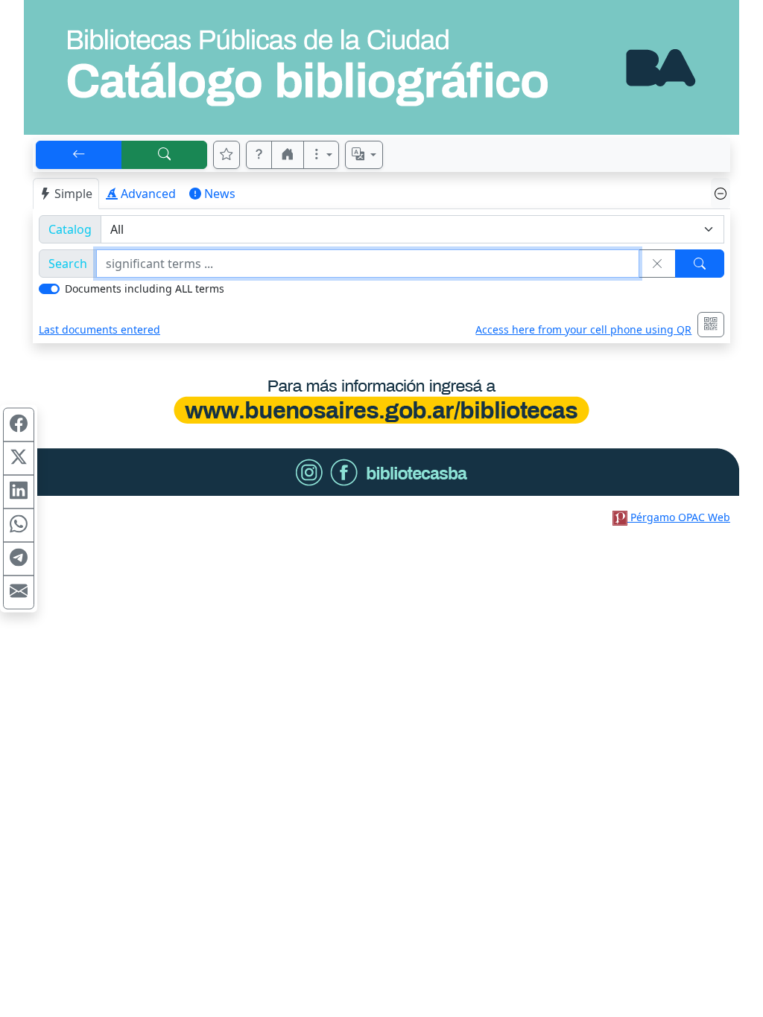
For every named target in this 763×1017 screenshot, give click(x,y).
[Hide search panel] (720, 193)
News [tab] (219, 193)
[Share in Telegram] (18, 559)
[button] (259, 155)
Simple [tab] (73, 193)
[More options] (321, 155)
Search (67, 263)
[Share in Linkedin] (18, 492)
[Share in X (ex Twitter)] (18, 458)
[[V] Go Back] (79, 155)
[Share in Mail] (18, 593)
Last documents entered (99, 329)
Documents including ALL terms (144, 288)
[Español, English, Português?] (364, 155)
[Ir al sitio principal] (381, 67)
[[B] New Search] (164, 155)
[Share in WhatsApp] (18, 525)
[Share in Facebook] (18, 425)
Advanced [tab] (148, 193)
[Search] (699, 263)
